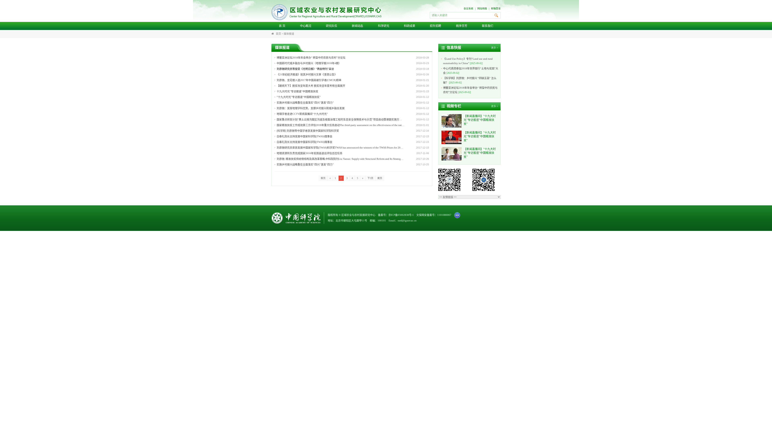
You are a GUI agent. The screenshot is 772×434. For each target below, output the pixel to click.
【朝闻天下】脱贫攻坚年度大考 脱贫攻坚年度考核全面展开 (311, 85)
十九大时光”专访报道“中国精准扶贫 (297, 91)
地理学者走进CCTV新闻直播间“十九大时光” (302, 113)
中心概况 (305, 25)
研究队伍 (331, 25)
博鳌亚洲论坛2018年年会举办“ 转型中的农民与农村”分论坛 (311, 57)
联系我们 (487, 25)
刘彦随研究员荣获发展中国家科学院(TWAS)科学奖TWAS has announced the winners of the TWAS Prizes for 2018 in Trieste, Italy (340, 147)
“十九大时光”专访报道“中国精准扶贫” (299, 96)
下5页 (370, 178)
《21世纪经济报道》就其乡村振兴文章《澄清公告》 (307, 74)
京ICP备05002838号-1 (401, 214)
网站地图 (482, 8)
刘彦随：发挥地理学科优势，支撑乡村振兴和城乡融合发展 (311, 108)
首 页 (282, 25)
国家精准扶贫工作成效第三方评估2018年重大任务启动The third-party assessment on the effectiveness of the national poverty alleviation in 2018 (340, 125)
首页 (278, 33)
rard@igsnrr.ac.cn (407, 220)
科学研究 (383, 25)
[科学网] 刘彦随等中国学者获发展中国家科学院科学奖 (308, 130)
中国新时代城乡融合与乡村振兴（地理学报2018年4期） (309, 63)
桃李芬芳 (461, 25)
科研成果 (409, 25)
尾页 (379, 178)
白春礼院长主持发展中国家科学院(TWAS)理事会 (304, 136)
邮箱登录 (496, 8)
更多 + (494, 47)
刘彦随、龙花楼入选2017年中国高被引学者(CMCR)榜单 (309, 80)
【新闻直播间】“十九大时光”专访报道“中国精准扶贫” (480, 120)
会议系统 (468, 8)
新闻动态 (357, 25)
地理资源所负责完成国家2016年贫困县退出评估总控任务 (309, 153)
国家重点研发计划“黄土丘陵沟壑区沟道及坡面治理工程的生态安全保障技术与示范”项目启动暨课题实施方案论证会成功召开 (340, 119)
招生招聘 (435, 25)
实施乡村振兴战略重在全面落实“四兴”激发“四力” (305, 102)
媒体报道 (289, 33)
